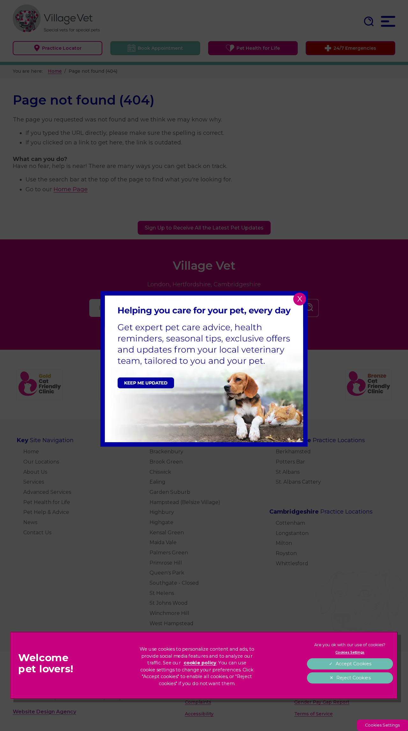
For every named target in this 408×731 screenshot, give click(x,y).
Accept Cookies (353, 664)
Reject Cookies (353, 678)
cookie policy (200, 663)
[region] (204, 665)
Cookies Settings (382, 725)
